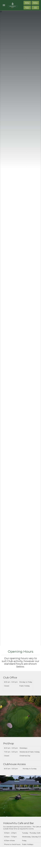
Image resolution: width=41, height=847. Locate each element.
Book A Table (27, 8)
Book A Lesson (35, 3)
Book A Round (27, 3)
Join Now (35, 8)
